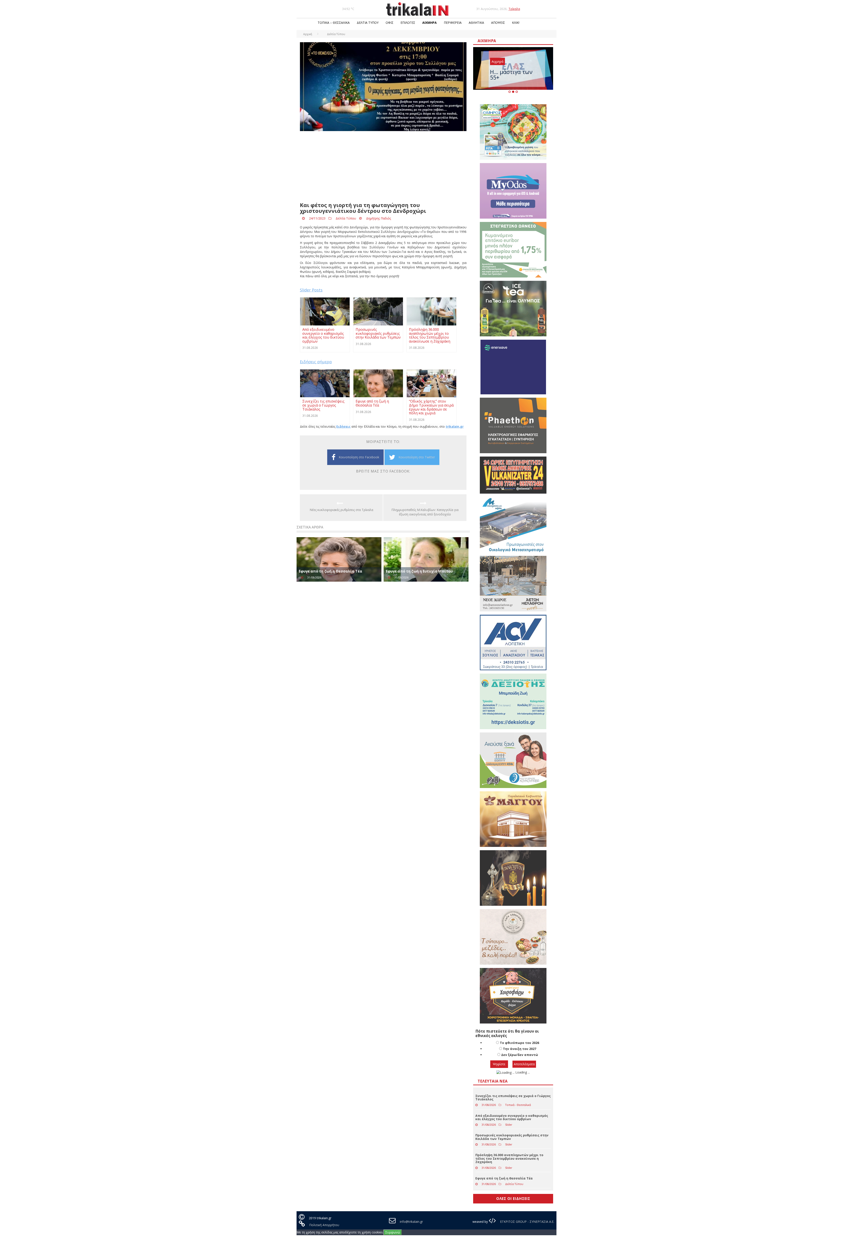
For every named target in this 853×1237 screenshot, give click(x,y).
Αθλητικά (476, 22)
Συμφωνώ (392, 1232)
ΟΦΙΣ (389, 22)
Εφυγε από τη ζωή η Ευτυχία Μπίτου (419, 571)
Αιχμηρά (429, 22)
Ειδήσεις (343, 426)
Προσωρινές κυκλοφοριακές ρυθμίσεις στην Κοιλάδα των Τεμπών (511, 1137)
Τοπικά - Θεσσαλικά (518, 1105)
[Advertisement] (383, 167)
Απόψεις (498, 22)
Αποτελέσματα (524, 1064)
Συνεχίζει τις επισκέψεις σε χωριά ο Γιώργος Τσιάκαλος (513, 1097)
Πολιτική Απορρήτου (324, 1225)
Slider (508, 1125)
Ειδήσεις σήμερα (316, 361)
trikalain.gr (455, 426)
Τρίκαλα (514, 9)
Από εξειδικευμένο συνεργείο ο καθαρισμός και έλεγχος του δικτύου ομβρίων (511, 1117)
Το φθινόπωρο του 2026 (519, 1043)
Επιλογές (408, 22)
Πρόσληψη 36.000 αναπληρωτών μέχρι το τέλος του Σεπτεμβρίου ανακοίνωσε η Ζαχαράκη (509, 1158)
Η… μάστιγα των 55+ (511, 74)
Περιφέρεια (453, 22)
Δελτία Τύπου (368, 22)
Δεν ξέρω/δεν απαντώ (519, 1055)
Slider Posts (311, 290)
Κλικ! (515, 22)
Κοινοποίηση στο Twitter (417, 457)
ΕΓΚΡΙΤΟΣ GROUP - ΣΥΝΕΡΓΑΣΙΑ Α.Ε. (526, 1221)
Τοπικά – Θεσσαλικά (334, 22)
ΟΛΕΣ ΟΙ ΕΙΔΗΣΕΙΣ (513, 1198)
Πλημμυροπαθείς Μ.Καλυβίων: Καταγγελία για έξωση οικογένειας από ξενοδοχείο (424, 512)
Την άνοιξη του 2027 (519, 1049)
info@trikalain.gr (411, 1221)
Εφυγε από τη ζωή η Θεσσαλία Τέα (330, 571)
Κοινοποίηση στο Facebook (359, 457)
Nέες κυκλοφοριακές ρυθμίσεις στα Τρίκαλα (341, 510)
